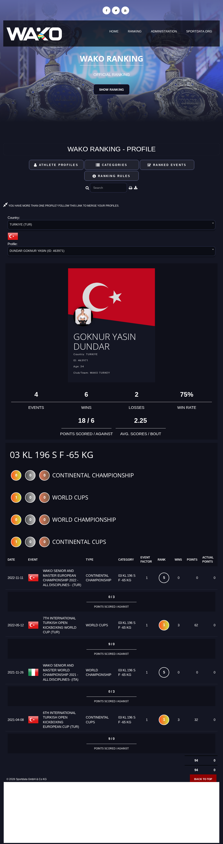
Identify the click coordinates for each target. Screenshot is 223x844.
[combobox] (111, 225)
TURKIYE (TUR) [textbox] (21, 224)
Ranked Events (169, 165)
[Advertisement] (111, 812)
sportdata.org (199, 31)
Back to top (203, 779)
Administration (164, 31)
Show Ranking (111, 89)
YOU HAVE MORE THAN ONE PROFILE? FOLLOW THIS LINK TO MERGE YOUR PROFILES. (63, 205)
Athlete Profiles (57, 165)
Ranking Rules (113, 176)
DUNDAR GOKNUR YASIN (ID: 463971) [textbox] (37, 250)
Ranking (135, 31)
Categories (113, 165)
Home (113, 31)
